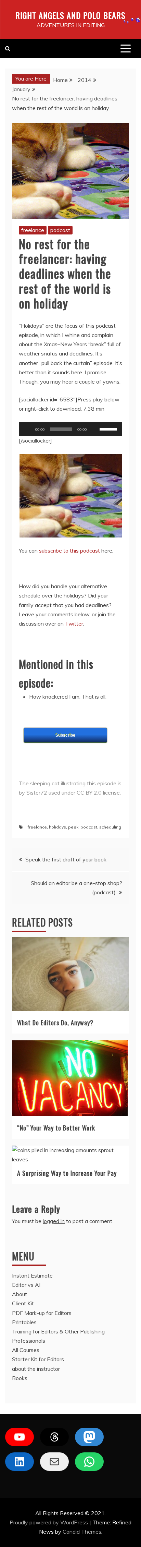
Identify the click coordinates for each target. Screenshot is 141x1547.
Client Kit (23, 1303)
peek (73, 827)
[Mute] (94, 429)
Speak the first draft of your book (65, 859)
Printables (24, 1322)
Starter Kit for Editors (38, 1359)
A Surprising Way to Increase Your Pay (67, 1173)
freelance (32, 230)
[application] (70, 429)
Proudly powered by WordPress (49, 1522)
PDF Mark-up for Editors (42, 1312)
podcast (60, 230)
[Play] (27, 429)
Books (19, 1378)
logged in (54, 1221)
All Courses (25, 1349)
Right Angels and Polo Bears (70, 15)
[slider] (109, 428)
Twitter (74, 623)
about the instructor (36, 1368)
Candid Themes (82, 1531)
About (19, 1294)
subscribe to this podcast (69, 550)
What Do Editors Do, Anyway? (55, 1022)
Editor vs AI (26, 1284)
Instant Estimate (32, 1275)
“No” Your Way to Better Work (56, 1127)
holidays (57, 827)
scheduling (110, 827)
